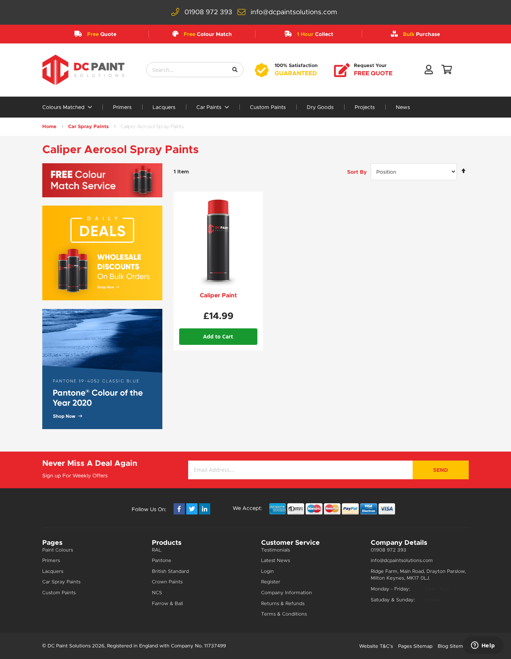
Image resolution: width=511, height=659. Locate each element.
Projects (365, 107)
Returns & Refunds (283, 603)
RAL (156, 550)
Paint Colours (57, 550)
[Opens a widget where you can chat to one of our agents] (483, 646)
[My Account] (429, 71)
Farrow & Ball (167, 603)
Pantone (161, 560)
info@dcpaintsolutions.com (294, 12)
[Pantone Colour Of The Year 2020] (102, 369)
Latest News (275, 560)
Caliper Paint (218, 295)
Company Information (286, 592)
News (403, 107)
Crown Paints (167, 581)
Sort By (357, 171)
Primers (122, 107)
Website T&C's (376, 646)
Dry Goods (320, 107)
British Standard (170, 571)
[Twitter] (192, 508)
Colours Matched (64, 107)
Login (267, 571)
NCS (157, 592)
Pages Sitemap (415, 646)
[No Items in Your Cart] (446, 71)
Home (49, 126)
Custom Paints (268, 107)
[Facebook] (179, 508)
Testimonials (275, 550)
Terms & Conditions (284, 614)
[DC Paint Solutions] (83, 70)
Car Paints (209, 107)
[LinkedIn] (204, 508)
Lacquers (164, 107)
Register (270, 581)
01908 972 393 (208, 12)
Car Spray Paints (88, 126)
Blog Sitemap (453, 646)
